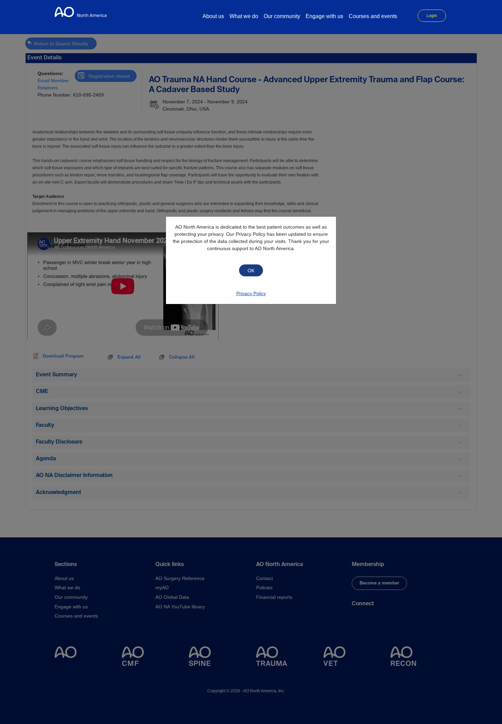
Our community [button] (282, 16)
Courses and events (373, 16)
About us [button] (213, 16)
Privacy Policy (251, 293)
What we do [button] (243, 16)
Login (432, 15)
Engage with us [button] (324, 16)
